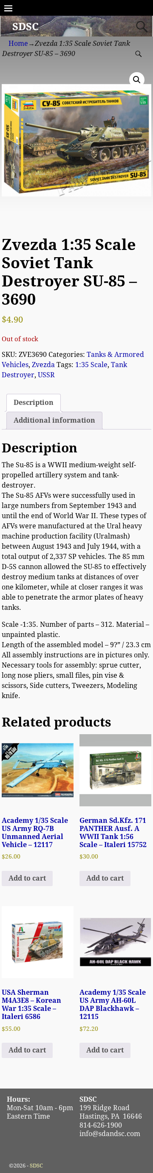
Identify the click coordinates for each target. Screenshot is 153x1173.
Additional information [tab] (54, 420)
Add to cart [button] (27, 878)
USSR (46, 375)
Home (18, 43)
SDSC (25, 27)
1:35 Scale (91, 365)
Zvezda (43, 365)
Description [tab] (34, 402)
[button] (136, 79)
